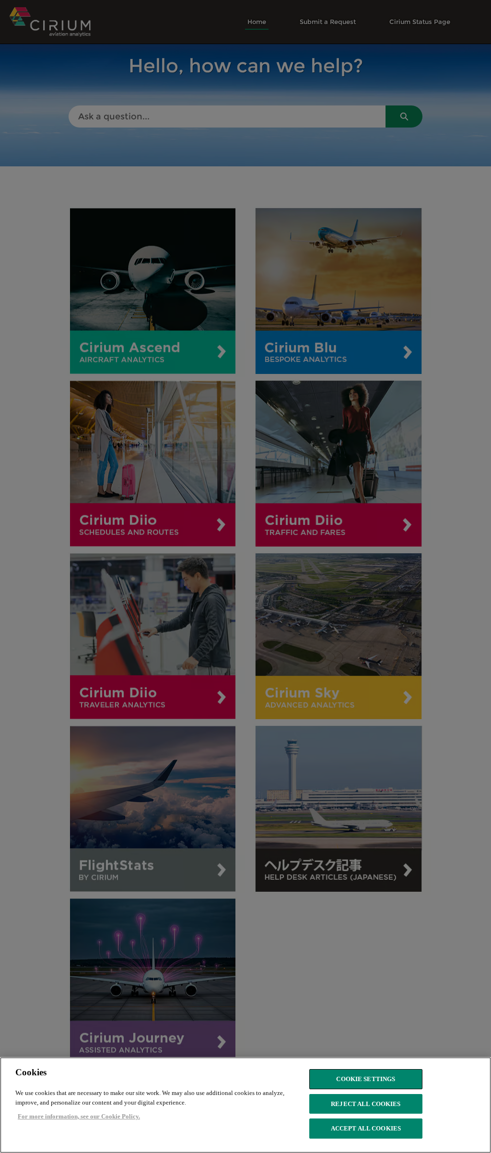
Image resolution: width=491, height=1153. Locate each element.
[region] (245, 1105)
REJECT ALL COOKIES (365, 1103)
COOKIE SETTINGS (365, 1079)
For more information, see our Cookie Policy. (79, 1116)
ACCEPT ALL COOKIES (366, 1128)
